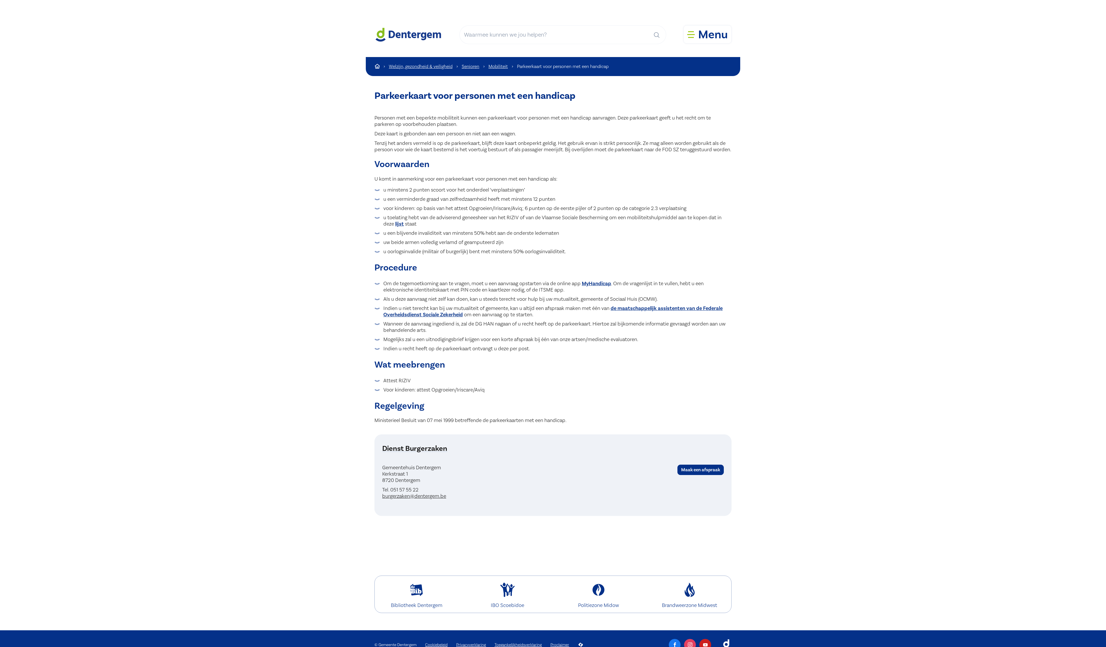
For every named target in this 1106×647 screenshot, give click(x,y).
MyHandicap (596, 283)
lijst (399, 224)
